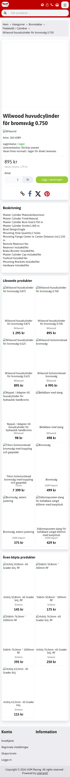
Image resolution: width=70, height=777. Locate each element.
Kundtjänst (7, 740)
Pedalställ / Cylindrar (15, 28)
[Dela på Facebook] (30, 193)
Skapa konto (9, 753)
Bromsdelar (35, 24)
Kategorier (18, 24)
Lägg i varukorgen (51, 179)
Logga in (6, 759)
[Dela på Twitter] (38, 193)
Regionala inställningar (14, 747)
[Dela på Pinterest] (47, 193)
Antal (7, 173)
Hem (5, 24)
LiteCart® (42, 773)
